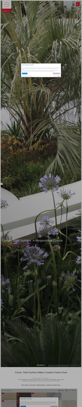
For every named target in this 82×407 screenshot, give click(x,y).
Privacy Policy (24, 76)
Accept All (25, 73)
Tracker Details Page (29, 76)
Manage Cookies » (56, 73)
